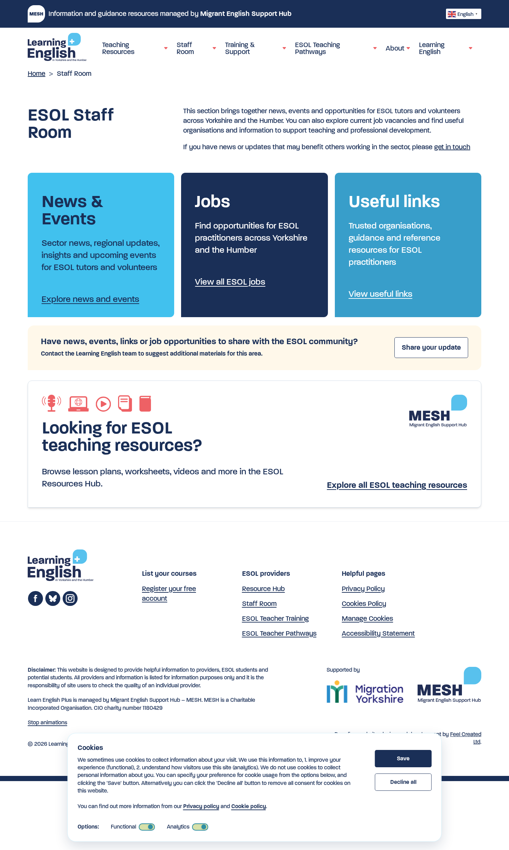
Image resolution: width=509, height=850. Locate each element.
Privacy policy (201, 806)
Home (36, 74)
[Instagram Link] (70, 604)
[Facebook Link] (35, 604)
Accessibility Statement (378, 633)
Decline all (403, 782)
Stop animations (47, 722)
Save (403, 758)
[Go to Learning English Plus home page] (60, 566)
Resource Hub (263, 589)
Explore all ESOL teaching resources (397, 485)
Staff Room (259, 604)
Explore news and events (90, 299)
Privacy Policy (363, 589)
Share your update (431, 347)
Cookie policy (248, 806)
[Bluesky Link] (53, 604)
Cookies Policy (364, 604)
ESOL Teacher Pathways (279, 633)
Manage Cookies (367, 619)
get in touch (452, 147)
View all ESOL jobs (230, 282)
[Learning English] (57, 48)
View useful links (380, 294)
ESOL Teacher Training (275, 619)
